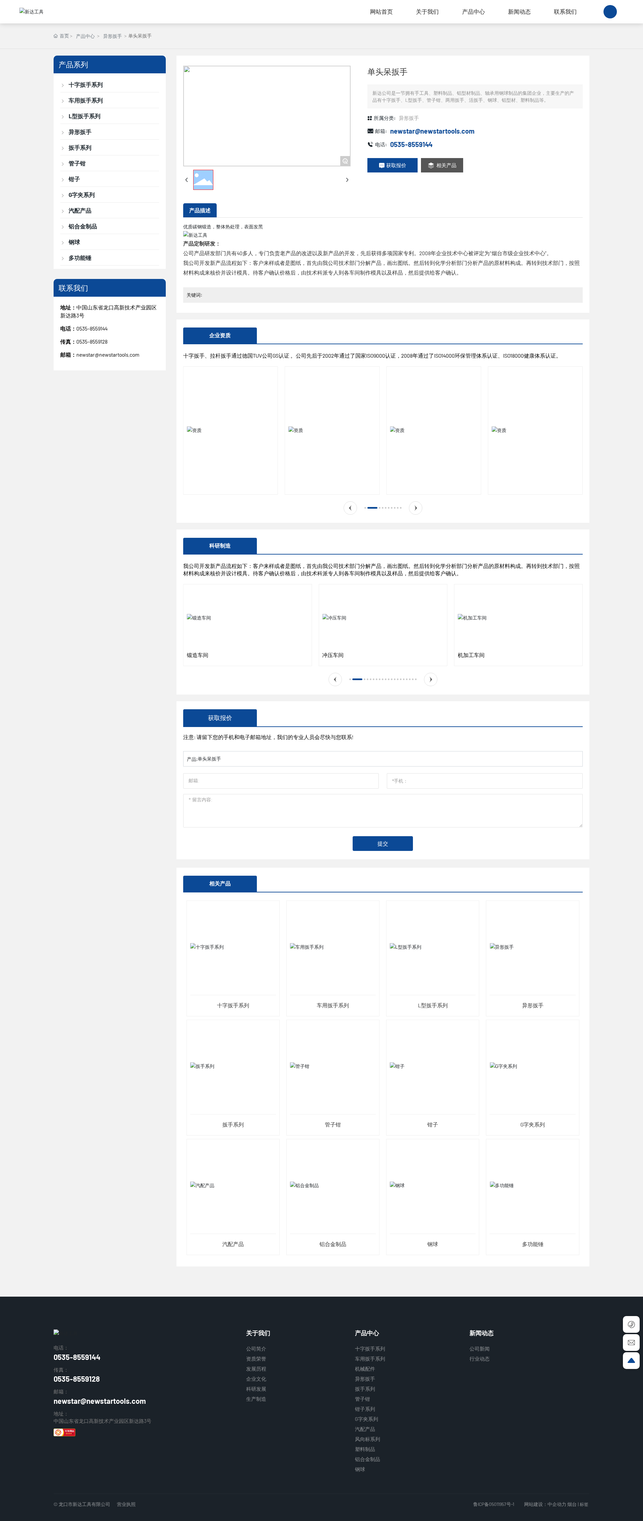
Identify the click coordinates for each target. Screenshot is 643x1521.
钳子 (432, 1124)
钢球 (432, 1244)
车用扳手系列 (333, 1005)
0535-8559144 (92, 328)
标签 (584, 1504)
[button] (350, 508)
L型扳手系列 (433, 1005)
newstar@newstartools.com (107, 354)
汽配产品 (233, 1244)
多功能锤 (533, 1244)
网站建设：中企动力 (545, 1504)
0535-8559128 (77, 1378)
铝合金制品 (332, 1244)
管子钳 (333, 1124)
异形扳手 (112, 36)
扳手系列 (233, 1124)
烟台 (572, 1504)
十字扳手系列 (233, 1005)
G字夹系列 (532, 1124)
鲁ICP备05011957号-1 (493, 1504)
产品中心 (85, 36)
